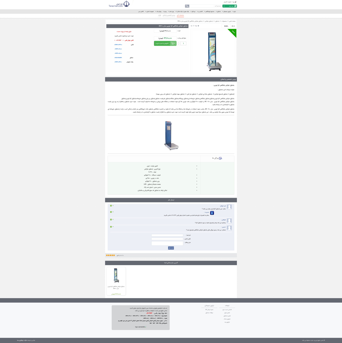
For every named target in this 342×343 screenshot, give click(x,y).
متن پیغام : (187, 242)
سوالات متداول (209, 313)
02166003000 (128, 316)
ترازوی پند (227, 322)
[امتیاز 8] (112, 255)
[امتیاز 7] (111, 255)
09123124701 (160, 318)
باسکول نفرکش (209, 21)
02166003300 (118, 45)
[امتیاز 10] (114, 255)
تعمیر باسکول (227, 316)
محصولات (224, 21)
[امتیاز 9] (113, 255)
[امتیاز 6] (110, 255)
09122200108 (146, 318)
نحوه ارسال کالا (209, 310)
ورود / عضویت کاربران (229, 2)
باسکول (217, 21)
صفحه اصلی (232, 21)
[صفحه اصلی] (119, 4)
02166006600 (143, 316)
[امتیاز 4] (109, 255)
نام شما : (188, 235)
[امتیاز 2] (107, 255)
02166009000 (118, 49)
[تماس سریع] (140, 66)
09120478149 (118, 58)
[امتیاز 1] (106, 255)
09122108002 (153, 318)
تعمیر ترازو (227, 313)
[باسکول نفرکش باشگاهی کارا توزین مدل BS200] (213, 52)
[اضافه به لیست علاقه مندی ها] (193, 26)
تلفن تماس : (187, 239)
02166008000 (118, 53)
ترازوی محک (227, 319)
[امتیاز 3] (108, 255)
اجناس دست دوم (227, 310)
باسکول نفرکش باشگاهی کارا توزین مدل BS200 (190, 21)
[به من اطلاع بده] (198, 26)
